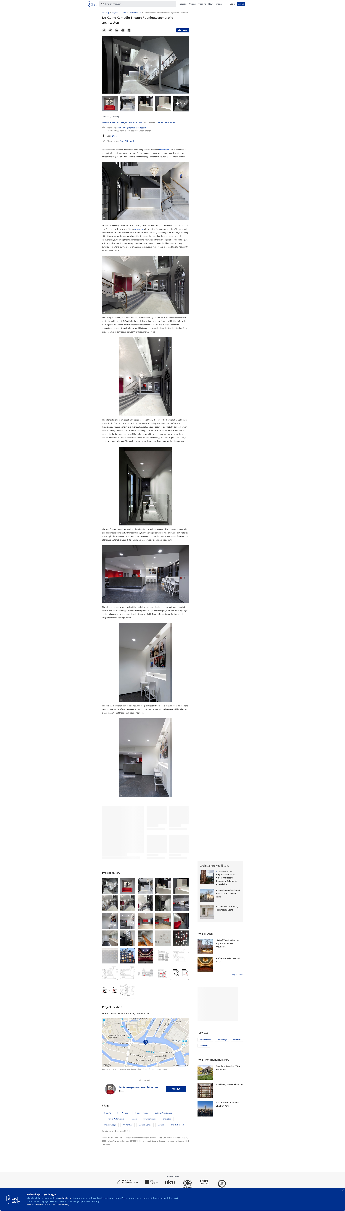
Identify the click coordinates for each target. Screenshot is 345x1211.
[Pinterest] (129, 30)
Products (202, 3)
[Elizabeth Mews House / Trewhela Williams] (207, 912)
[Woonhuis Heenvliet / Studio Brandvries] (205, 1072)
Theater (106, 122)
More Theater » (237, 975)
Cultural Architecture (163, 1113)
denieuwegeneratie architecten (131, 127)
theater (134, 1119)
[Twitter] (110, 30)
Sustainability (205, 1039)
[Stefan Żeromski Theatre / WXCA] (205, 964)
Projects (183, 3)
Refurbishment (149, 1119)
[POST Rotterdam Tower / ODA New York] (205, 1108)
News (211, 3)
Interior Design (133, 122)
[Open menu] (255, 4)
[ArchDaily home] (92, 4)
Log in (232, 3)
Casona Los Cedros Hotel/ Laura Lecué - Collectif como (228, 893)
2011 (114, 135)
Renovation (118, 122)
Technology (222, 1039)
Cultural (161, 1125)
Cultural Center (145, 1125)
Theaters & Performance (114, 1119)
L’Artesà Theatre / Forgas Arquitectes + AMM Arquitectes (227, 943)
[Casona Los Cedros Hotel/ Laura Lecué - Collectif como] (207, 895)
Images (219, 3)
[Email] (123, 30)
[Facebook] (104, 30)
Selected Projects (141, 1113)
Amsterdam (164, 149)
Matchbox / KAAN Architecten (229, 1084)
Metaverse (204, 1045)
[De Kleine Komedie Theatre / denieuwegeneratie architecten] (110, 886)
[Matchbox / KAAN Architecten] (205, 1090)
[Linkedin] (117, 30)
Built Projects (122, 1113)
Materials (237, 1039)
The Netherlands (165, 122)
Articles (192, 3)
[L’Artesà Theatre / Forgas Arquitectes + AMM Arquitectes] (205, 946)
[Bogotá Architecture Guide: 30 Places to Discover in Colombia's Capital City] (207, 877)
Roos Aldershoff (127, 141)
